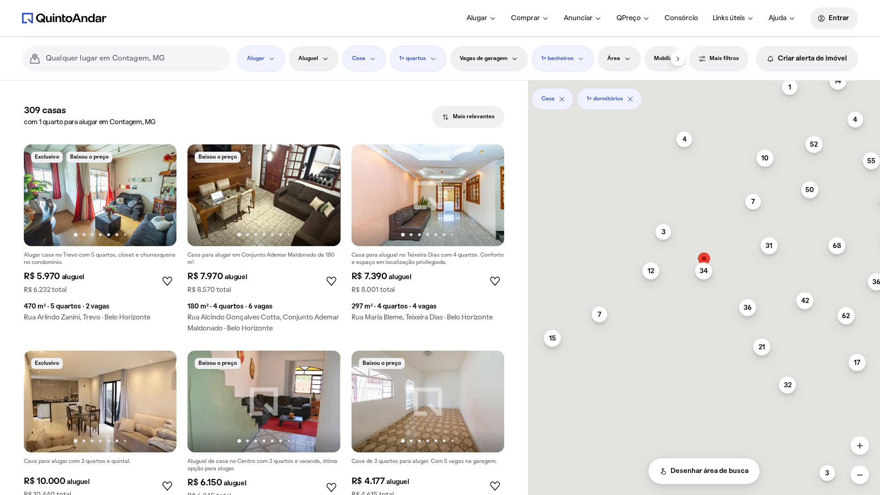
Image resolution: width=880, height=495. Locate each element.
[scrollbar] (704, 95)
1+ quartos (412, 58)
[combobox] (134, 58)
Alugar (477, 18)
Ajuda (777, 18)
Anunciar (578, 18)
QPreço (628, 18)
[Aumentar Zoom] (860, 445)
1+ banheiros (557, 58)
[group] (100, 236)
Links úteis (729, 18)
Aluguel (308, 58)
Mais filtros (724, 58)
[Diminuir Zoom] (860, 475)
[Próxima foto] (160, 195)
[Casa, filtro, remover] (562, 99)
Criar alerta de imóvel (812, 58)
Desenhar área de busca (709, 471)
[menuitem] (481, 18)
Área (613, 58)
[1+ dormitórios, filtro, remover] (630, 99)
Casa (358, 58)
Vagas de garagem (483, 58)
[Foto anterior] (40, 195)
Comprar (525, 18)
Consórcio (681, 18)
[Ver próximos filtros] (678, 58)
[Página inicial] (64, 18)
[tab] (468, 117)
